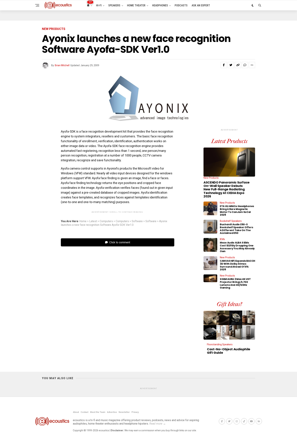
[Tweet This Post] (231, 65)
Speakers (114, 5)
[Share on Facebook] (224, 65)
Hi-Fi (99, 5)
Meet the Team (97, 412)
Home (82, 221)
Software (137, 221)
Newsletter (124, 412)
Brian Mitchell (62, 65)
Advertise (112, 412)
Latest (93, 221)
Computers (106, 221)
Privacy (135, 412)
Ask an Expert (201, 5)
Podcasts (181, 5)
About (76, 412)
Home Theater (136, 5)
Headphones (160, 5)
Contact (84, 412)
